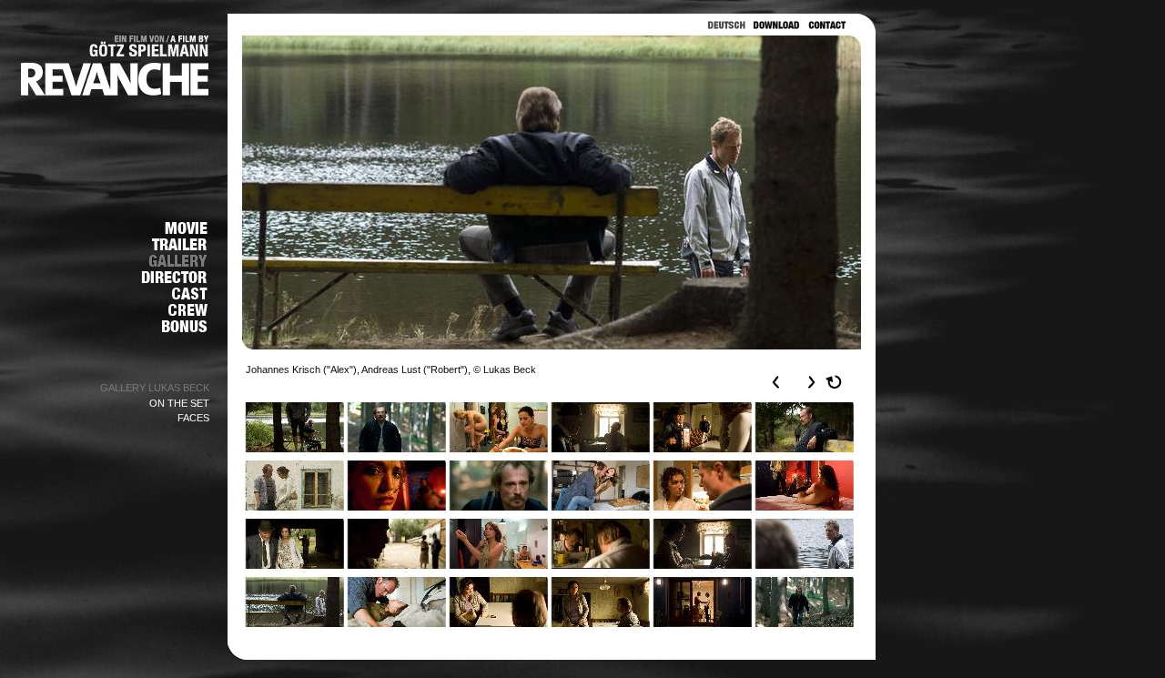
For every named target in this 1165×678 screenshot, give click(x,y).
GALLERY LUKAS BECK (154, 387)
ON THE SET (179, 403)
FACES (193, 417)
